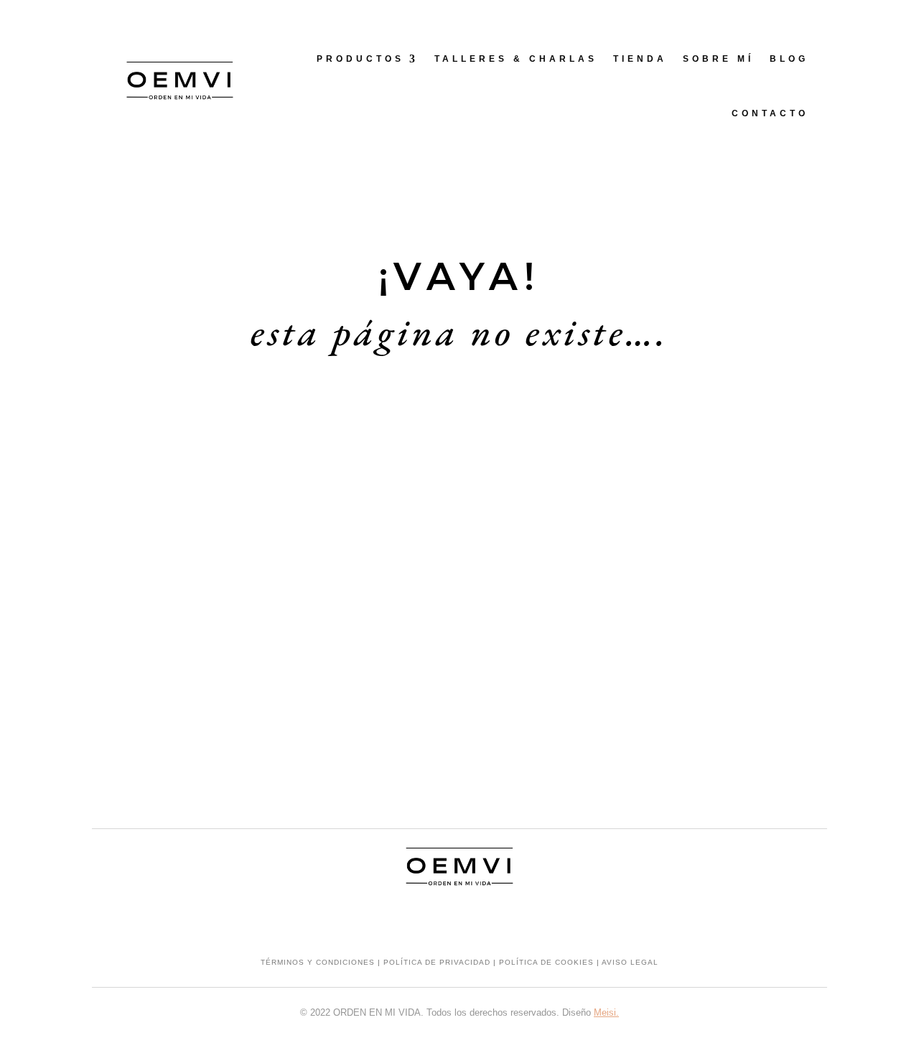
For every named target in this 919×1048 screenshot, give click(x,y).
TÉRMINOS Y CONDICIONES (318, 962)
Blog (789, 59)
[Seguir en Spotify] (488, 919)
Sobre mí (718, 59)
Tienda (640, 59)
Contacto (770, 113)
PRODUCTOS (360, 59)
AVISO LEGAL (630, 962)
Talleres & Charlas (515, 59)
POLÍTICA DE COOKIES (546, 962)
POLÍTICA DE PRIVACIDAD (436, 962)
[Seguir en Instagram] (430, 919)
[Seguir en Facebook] (459, 919)
